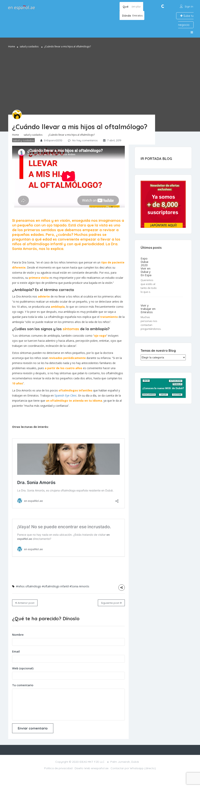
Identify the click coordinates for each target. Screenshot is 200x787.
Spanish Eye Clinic (65, 395)
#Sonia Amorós (79, 586)
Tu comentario (22, 685)
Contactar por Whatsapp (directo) (133, 768)
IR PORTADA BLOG (156, 158)
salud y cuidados (29, 46)
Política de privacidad (58, 768)
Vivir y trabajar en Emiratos (148, 309)
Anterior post (25, 603)
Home (11, 46)
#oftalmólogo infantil (55, 586)
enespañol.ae (99, 768)
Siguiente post (110, 603)
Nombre (18, 634)
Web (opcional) (22, 668)
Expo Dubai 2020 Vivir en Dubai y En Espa (146, 267)
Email (16, 651)
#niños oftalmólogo (28, 586)
